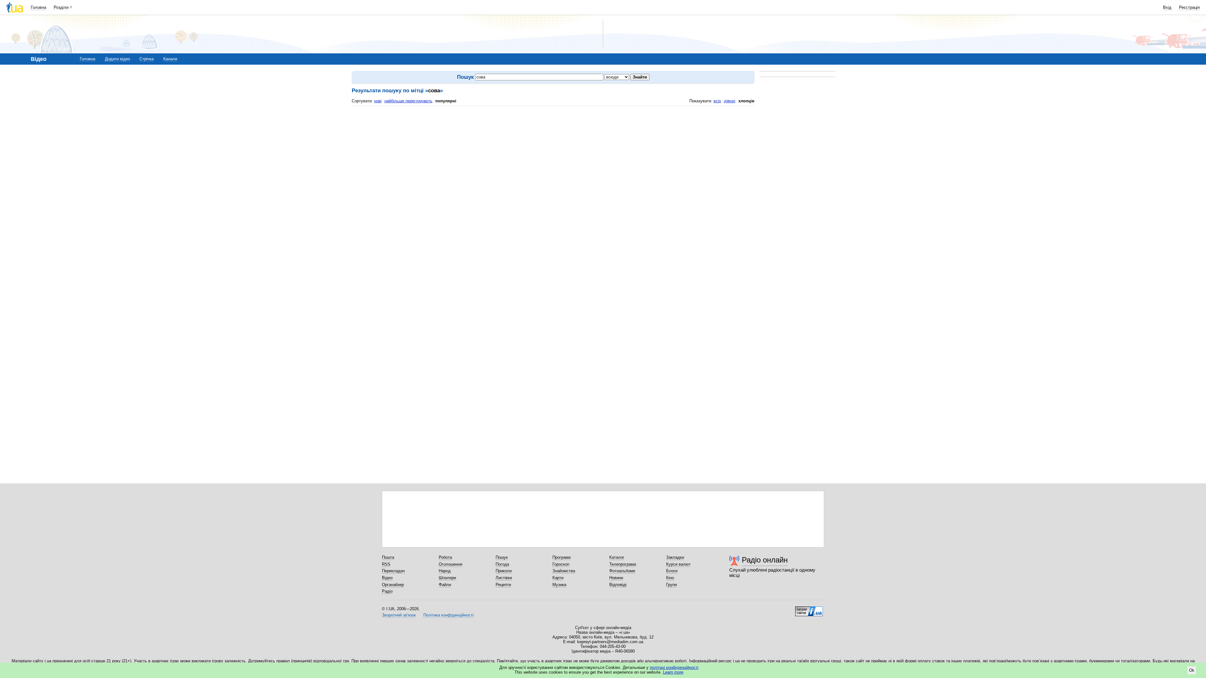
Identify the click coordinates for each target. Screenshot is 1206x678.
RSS (386, 564)
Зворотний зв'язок (399, 615)
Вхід (1167, 7)
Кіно (670, 577)
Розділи (61, 7)
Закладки (675, 557)
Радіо (387, 591)
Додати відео (117, 58)
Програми (561, 557)
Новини (616, 577)
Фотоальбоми (622, 570)
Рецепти (503, 584)
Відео (387, 577)
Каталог (616, 557)
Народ (445, 570)
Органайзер (393, 584)
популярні (445, 101)
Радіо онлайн (765, 560)
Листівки (504, 577)
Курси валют (678, 564)
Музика (559, 584)
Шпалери (447, 577)
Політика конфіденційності (448, 615)
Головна (38, 7)
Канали (170, 58)
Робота (445, 557)
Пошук (502, 557)
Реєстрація (1189, 7)
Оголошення (450, 564)
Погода (502, 564)
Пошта (388, 557)
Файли (445, 584)
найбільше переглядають (408, 101)
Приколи (504, 570)
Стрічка (146, 58)
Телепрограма (622, 564)
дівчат (730, 101)
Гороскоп (560, 564)
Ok (1191, 670)
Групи (671, 584)
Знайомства (563, 570)
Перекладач (393, 570)
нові (378, 101)
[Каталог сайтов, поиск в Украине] (809, 608)
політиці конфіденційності (674, 667)
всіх (717, 101)
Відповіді (618, 584)
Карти (557, 577)
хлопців (746, 101)
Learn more (673, 672)
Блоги (671, 570)
